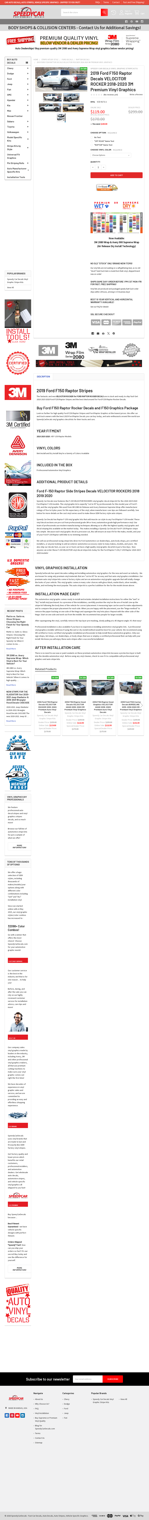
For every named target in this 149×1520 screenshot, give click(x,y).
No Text (97, 137)
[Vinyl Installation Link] (18, 363)
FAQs (97, 2)
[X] (108, 333)
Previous (36, 705)
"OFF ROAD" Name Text (104, 141)
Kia (8, 105)
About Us (39, 1399)
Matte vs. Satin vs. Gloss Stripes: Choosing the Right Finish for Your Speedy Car (17, 622)
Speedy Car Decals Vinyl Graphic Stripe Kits (17, 281)
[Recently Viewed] (114, 12)
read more (11, 648)
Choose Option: (104, 132)
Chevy (10, 68)
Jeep (9, 84)
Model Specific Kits (14, 139)
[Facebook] (126, 21)
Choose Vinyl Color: (106, 149)
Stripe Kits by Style (14, 148)
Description (43, 376)
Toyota (10, 126)
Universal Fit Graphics (13, 156)
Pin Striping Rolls (15, 163)
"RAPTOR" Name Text (103, 145)
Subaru (10, 121)
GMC (9, 94)
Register (128, 13)
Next (141, 705)
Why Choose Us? (42, 1404)
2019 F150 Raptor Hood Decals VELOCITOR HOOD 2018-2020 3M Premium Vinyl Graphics (75, 706)
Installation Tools (16, 177)
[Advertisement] (18, 223)
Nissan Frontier (15, 116)
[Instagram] (142, 21)
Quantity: (96, 161)
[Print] (103, 333)
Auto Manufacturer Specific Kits (16, 170)
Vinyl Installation (42, 1413)
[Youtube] (137, 21)
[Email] (98, 333)
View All (10, 287)
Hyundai (11, 100)
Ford (9, 79)
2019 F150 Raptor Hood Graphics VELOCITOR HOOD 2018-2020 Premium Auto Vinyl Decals (103, 707)
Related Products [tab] (45, 669)
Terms (106, 2)
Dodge (10, 73)
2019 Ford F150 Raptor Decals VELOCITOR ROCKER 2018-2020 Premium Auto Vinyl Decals (47, 707)
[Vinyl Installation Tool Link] (18, 321)
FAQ (37, 1408)
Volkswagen (13, 132)
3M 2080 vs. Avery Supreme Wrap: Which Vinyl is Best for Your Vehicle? (17, 659)
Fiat (9, 89)
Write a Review (136, 94)
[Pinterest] (131, 21)
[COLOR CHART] (117, 222)
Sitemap (38, 1442)
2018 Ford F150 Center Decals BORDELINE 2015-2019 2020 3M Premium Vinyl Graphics (131, 706)
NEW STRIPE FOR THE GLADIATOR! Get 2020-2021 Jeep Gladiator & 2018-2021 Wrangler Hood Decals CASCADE (17, 697)
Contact (116, 2)
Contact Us (40, 1438)
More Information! (19, 846)
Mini (9, 110)
